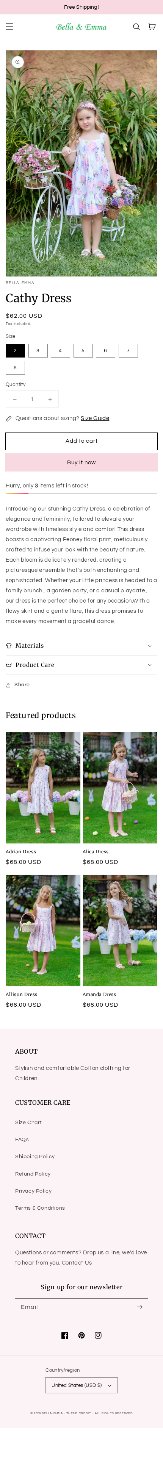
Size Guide (95, 418)
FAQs (22, 1139)
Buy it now (81, 462)
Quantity (15, 384)
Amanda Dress (99, 994)
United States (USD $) (77, 1385)
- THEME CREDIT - (79, 1413)
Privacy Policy (33, 1191)
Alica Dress (96, 851)
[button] (9, 26)
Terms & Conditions (40, 1208)
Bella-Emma (52, 1413)
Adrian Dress (21, 851)
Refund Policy (33, 1174)
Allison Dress (22, 994)
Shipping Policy (35, 1156)
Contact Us (77, 1263)
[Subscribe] (139, 1307)
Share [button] (22, 684)
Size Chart (28, 1122)
